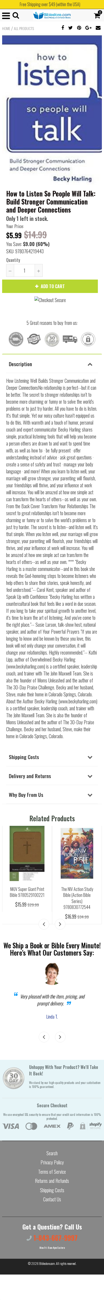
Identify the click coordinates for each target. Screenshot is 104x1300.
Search (52, 1153)
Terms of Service (52, 1171)
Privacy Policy (52, 1162)
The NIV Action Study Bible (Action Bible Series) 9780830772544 (77, 898)
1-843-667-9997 (55, 1238)
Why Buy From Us (26, 794)
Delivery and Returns (30, 775)
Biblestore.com (47, 1263)
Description (20, 363)
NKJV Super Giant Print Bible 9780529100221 (27, 892)
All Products (24, 28)
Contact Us (52, 1199)
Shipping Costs (24, 756)
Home (6, 28)
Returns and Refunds (52, 1180)
